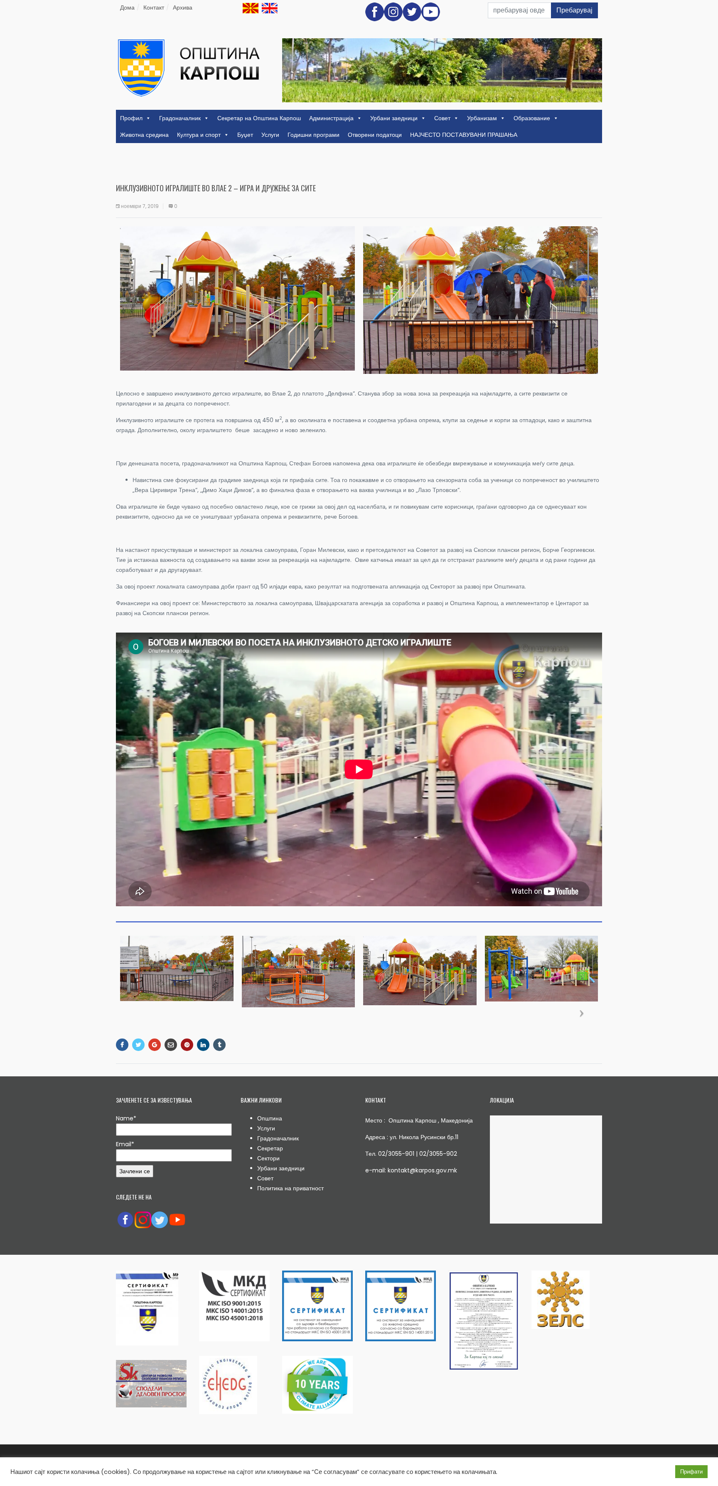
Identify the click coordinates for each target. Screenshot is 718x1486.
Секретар (270, 1148)
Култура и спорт (199, 135)
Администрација (331, 118)
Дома (127, 7)
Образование (532, 118)
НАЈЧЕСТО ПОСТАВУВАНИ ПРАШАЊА (463, 135)
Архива (182, 7)
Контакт (153, 7)
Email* (125, 1144)
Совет (442, 118)
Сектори (268, 1158)
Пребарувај (574, 10)
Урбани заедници (394, 118)
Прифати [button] (691, 1472)
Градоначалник (180, 118)
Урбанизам (482, 118)
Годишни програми (313, 135)
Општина (269, 1118)
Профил (131, 118)
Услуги (270, 135)
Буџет (245, 135)
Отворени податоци (375, 135)
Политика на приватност (290, 1188)
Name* (126, 1118)
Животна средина (144, 135)
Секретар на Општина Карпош (259, 118)
